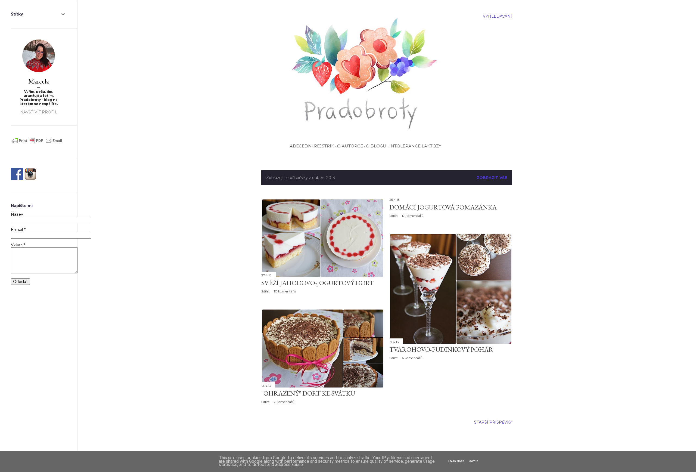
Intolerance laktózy (415, 146)
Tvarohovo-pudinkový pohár (441, 349)
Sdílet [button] (265, 291)
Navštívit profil (38, 112)
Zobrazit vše (492, 177)
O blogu (376, 146)
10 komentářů (285, 291)
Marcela (38, 81)
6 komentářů (412, 358)
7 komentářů (284, 402)
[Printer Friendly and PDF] (37, 143)
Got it (473, 461)
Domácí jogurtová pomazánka (443, 207)
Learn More (456, 461)
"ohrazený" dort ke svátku (308, 393)
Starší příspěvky (493, 422)
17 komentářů (413, 216)
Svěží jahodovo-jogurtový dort (317, 283)
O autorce (350, 146)
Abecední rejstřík (312, 146)
